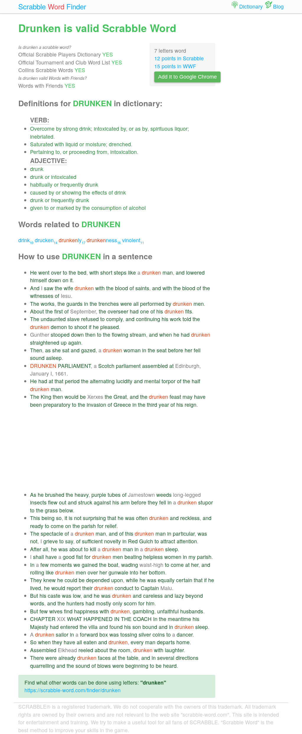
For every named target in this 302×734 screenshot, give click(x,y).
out (62, 502)
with (59, 144)
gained (90, 564)
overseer (118, 311)
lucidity (124, 381)
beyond (194, 595)
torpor (168, 381)
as (138, 128)
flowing (120, 334)
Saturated (41, 144)
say (69, 541)
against (102, 502)
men (198, 303)
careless (153, 595)
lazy (179, 595)
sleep (171, 549)
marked (65, 207)
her (188, 350)
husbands (191, 611)
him (150, 603)
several (165, 657)
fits (188, 311)
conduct (124, 588)
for (100, 525)
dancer (185, 634)
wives (56, 611)
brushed (54, 494)
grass (51, 510)
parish (88, 525)
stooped (60, 334)
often (142, 518)
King (46, 396)
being (48, 518)
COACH (142, 618)
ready (36, 525)
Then (36, 350)
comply (114, 319)
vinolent (133, 240)
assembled (155, 365)
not (77, 518)
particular (184, 533)
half (196, 381)
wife (68, 288)
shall (38, 556)
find (68, 611)
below (66, 510)
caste (54, 595)
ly (72, 240)
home (183, 642)
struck (85, 502)
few (44, 564)
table (132, 657)
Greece (122, 404)
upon (117, 580)
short (106, 272)
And (35, 288)
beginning (136, 665)
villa (93, 626)
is (71, 518)
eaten (90, 642)
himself (38, 280)
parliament (128, 365)
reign (190, 404)
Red (133, 541)
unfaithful (168, 611)
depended (98, 580)
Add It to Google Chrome (187, 77)
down (54, 280)
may (188, 396)
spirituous (161, 128)
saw (48, 288)
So (33, 642)
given (36, 207)
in (86, 303)
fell (197, 350)
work (175, 319)
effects (99, 192)
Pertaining (42, 151)
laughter (174, 650)
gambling (143, 611)
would (71, 396)
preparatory (56, 404)
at (171, 365)
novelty (112, 541)
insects (38, 502)
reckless (190, 518)
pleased (109, 327)
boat (113, 564)
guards (74, 303)
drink (85, 128)
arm (125, 502)
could (71, 580)
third (152, 404)
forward (89, 634)
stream (138, 334)
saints (142, 288)
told (187, 319)
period (72, 381)
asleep (54, 357)
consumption (106, 207)
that (59, 381)
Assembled (43, 650)
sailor (62, 634)
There (37, 657)
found (116, 626)
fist (79, 556)
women (172, 556)
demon (59, 327)
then (90, 334)
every (137, 642)
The (34, 303)
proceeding (82, 151)
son (136, 626)
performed (152, 303)
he (96, 327)
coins (158, 634)
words (37, 603)
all (136, 303)
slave (73, 319)
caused (38, 192)
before (175, 350)
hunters (75, 603)
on (65, 280)
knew (49, 580)
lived (35, 588)
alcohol (137, 207)
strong (70, 128)
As (33, 494)
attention (187, 541)
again (74, 342)
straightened (44, 342)
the (86, 192)
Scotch (106, 365)
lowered (195, 272)
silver (145, 634)
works (48, 303)
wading (129, 564)
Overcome (42, 128)
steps (120, 272)
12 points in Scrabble (179, 58)
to (57, 151)
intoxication (123, 151)
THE (126, 618)
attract (167, 541)
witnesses (41, 295)
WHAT (74, 618)
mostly (103, 603)
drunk (36, 168)
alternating (102, 381)
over (56, 272)
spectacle (52, 533)
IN (116, 618)
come (57, 525)
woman (132, 350)
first (58, 311)
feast (175, 396)
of (111, 192)
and (180, 272)
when (165, 334)
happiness (86, 611)
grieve (50, 541)
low (77, 595)
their (87, 588)
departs (166, 642)
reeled (85, 650)
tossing (128, 634)
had (134, 311)
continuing (148, 319)
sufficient (92, 541)
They (36, 580)
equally (166, 580)
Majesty (39, 626)
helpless (153, 556)
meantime (179, 618)
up (64, 342)
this (129, 533)
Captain (150, 588)
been (36, 404)
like (132, 272)
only (117, 603)
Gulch (146, 541)
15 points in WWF (175, 66)
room (124, 650)
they (153, 502)
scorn (130, 603)
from (102, 151)
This (35, 518)
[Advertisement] (122, 449)
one (144, 311)
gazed (88, 350)
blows (104, 665)
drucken (46, 240)
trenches (109, 303)
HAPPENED (98, 618)
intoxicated (106, 128)
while (132, 580)
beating (133, 556)
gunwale (118, 572)
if (90, 327)
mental (152, 381)
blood (121, 288)
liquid (71, 144)
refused (90, 319)
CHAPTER (42, 618)
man (168, 272)
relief (110, 525)
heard (170, 665)
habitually (41, 184)
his (159, 311)
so (59, 518)
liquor (181, 128)
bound (149, 626)
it (71, 280)
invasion (96, 404)
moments (61, 564)
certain (184, 580)
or (131, 128)
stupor (205, 502)
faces (104, 657)
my (192, 556)
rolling (37, 572)
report (74, 588)
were (126, 303)
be (83, 396)
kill (93, 549)
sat (65, 350)
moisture (96, 144)
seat (162, 350)
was (129, 518)
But (34, 595)
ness (104, 240)
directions (187, 657)
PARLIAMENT (74, 365)
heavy (81, 494)
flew (53, 502)
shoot (80, 327)
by (59, 128)
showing (71, 192)
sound (37, 357)
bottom (157, 572)
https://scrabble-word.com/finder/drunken (72, 690)
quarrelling (42, 665)
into (134, 572)
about (76, 549)
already (67, 657)
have (200, 396)
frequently (71, 184)
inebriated (41, 136)
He (33, 272)
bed (82, 272)
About (37, 311)
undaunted (53, 319)
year (164, 404)
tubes (114, 494)
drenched (120, 144)
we (76, 564)
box (103, 634)
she (56, 350)
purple (98, 494)
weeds (164, 494)
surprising (94, 518)
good (69, 556)
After (35, 549)
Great (120, 396)
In (32, 564)
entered (69, 626)
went (44, 272)
